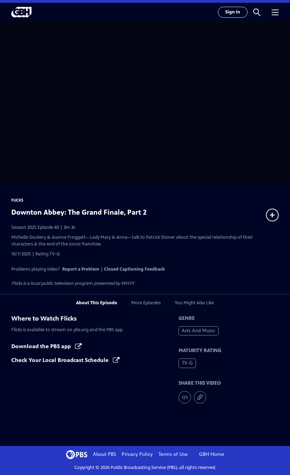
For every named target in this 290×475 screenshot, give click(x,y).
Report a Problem (80, 269)
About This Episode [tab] (96, 303)
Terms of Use (173, 454)
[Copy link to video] (200, 397)
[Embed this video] (185, 397)
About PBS (104, 454)
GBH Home (211, 454)
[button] (257, 12)
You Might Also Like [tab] (194, 303)
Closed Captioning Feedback (134, 269)
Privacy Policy (137, 454)
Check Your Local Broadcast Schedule (60, 360)
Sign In (232, 12)
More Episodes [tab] (146, 303)
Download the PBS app (41, 346)
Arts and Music (198, 331)
